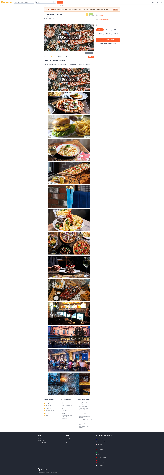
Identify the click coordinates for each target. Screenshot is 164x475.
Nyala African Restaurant (67, 412)
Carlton (56, 5)
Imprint (39, 438)
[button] (69, 79)
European (57, 16)
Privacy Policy (41, 440)
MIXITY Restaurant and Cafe (51, 408)
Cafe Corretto (48, 405)
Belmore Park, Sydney (83, 408)
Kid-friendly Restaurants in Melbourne (84, 424)
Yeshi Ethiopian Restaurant (67, 407)
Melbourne (51, 5)
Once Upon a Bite (49, 417)
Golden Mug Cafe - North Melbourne (67, 416)
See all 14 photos (88, 53)
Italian (45, 16)
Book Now (91, 56)
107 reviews (91, 15)
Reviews (60, 56)
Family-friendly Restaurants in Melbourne (85, 417)
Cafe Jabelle (64, 410)
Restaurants (46, 5)
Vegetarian (49, 16)
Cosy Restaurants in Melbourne (85, 419)
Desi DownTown (65, 418)
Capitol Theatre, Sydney (84, 404)
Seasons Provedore (49, 410)
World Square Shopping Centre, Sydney (85, 403)
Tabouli (46, 413)
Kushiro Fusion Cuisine (66, 403)
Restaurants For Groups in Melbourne (84, 421)
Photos (52, 56)
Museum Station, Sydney (84, 409)
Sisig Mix (64, 413)
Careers (68, 440)
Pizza (53, 16)
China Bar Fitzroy (65, 402)
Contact (68, 438)
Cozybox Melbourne (49, 407)
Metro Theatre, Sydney (84, 406)
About (67, 56)
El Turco (47, 412)
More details (115, 9)
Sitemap (68, 442)
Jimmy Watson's (48, 402)
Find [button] (60, 2)
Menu (45, 56)
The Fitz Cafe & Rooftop (67, 405)
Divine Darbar (48, 403)
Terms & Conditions (42, 442)
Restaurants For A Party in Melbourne (84, 427)
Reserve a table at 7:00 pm (108, 40)
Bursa (46, 415)
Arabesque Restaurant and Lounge (69, 408)
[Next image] (91, 37)
